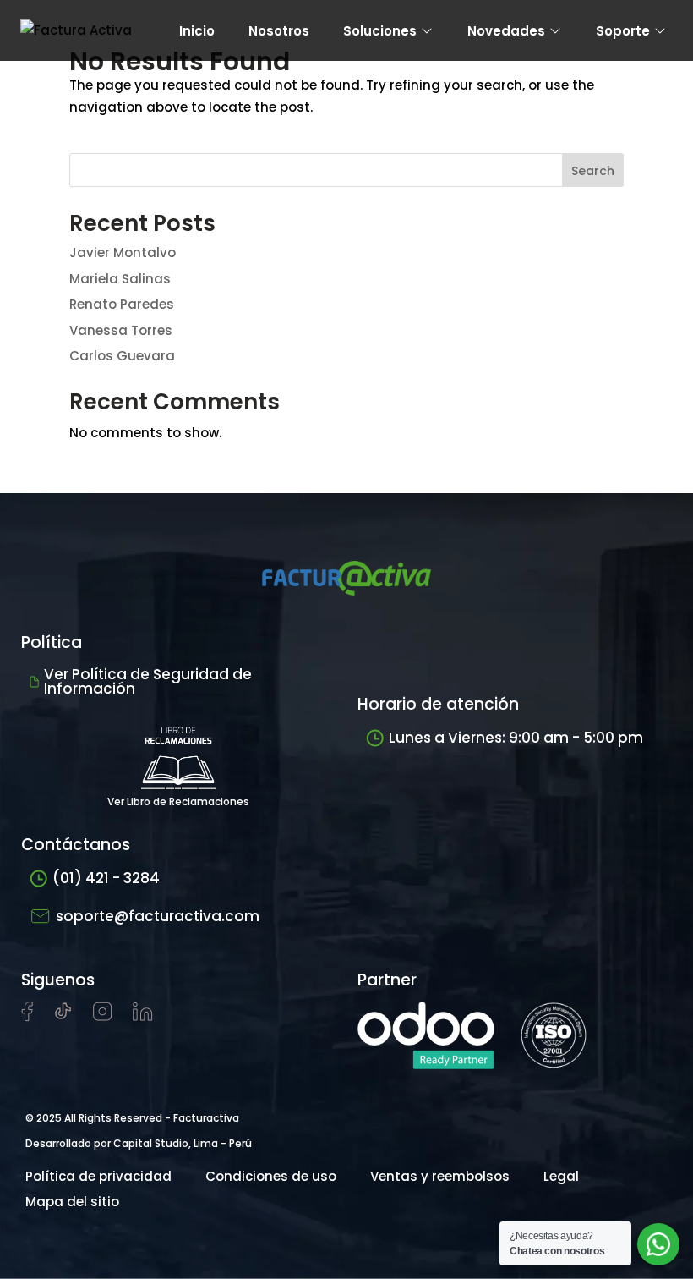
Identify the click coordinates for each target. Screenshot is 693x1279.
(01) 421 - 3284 (106, 878)
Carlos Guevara (122, 356)
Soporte (623, 31)
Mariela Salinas (120, 279)
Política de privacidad (98, 1176)
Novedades (506, 31)
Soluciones (380, 31)
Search (592, 170)
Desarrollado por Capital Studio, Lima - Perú (138, 1143)
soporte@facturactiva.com (157, 916)
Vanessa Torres (120, 330)
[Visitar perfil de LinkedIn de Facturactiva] (143, 1016)
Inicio (197, 31)
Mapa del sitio (72, 1201)
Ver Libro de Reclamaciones (178, 801)
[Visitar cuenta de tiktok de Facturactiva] (63, 1016)
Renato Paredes (121, 304)
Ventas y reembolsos (440, 1176)
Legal (561, 1176)
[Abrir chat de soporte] (658, 1244)
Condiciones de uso (270, 1176)
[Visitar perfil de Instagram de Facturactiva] (102, 1016)
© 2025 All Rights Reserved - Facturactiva (132, 1118)
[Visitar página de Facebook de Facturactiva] (27, 1017)
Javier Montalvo (122, 252)
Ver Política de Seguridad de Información (148, 681)
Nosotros (278, 31)
